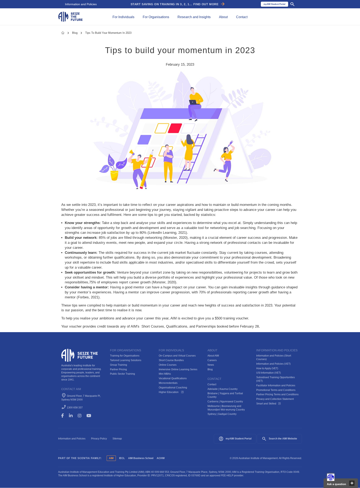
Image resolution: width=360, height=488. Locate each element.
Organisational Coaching (173, 387)
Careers (212, 360)
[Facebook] (64, 415)
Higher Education (169, 392)
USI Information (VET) (268, 372)
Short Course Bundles (171, 360)
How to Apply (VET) (267, 368)
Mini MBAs (165, 373)
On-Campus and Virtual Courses (177, 355)
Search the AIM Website (279, 439)
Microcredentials (168, 383)
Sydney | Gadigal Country (222, 414)
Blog (75, 32)
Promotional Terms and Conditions (275, 390)
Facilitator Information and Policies (275, 385)
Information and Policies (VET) (273, 363)
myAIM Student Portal (235, 439)
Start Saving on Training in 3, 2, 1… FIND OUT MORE (178, 4)
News (211, 364)
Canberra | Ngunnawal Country (225, 401)
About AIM (213, 355)
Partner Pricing (118, 369)
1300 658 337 (75, 407)
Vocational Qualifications (173, 378)
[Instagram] (81, 415)
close (352, 483)
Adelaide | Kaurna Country (223, 389)
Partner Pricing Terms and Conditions (277, 394)
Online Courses (167, 364)
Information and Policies (81, 4)
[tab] (123, 16)
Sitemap (117, 438)
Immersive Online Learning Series (178, 369)
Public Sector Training (122, 373)
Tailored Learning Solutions (125, 360)
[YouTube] (91, 415)
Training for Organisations (124, 355)
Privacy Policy (99, 438)
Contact (212, 384)
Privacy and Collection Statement (275, 399)
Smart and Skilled (266, 403)
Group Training (118, 364)
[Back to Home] (70, 16)
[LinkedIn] (72, 415)
